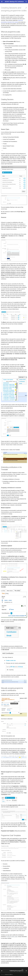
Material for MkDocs (9, 974)
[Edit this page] (26, 8)
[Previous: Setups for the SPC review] (1, 970)
